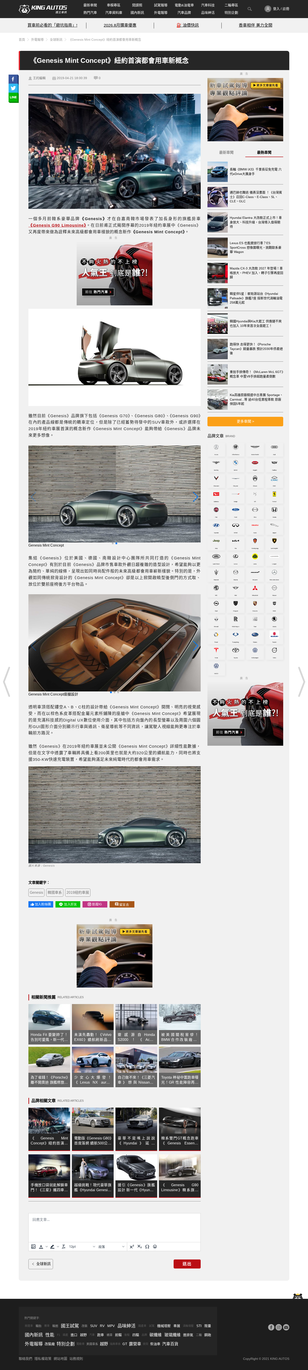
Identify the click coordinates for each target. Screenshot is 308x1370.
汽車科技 (208, 5)
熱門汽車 (90, 12)
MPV (111, 1326)
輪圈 (55, 1326)
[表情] (155, 1246)
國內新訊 (137, 12)
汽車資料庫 (113, 12)
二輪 (199, 1335)
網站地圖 (60, 1359)
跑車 (100, 1335)
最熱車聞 (264, 152)
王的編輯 (39, 78)
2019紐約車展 (78, 892)
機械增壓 (164, 1326)
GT (124, 1344)
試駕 (151, 1326)
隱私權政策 (42, 1359)
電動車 (80, 1344)
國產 (65, 1335)
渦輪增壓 (188, 1326)
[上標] (132, 1246)
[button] (42, 1246)
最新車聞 (90, 5)
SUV (93, 1326)
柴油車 (155, 1344)
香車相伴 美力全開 (255, 25)
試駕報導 (161, 5)
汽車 (92, 1335)
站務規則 (76, 1359)
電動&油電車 (184, 5)
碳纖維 (155, 1335)
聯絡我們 (25, 1359)
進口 (74, 1335)
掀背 (145, 1344)
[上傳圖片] (33, 1246)
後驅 (127, 1335)
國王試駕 (70, 1325)
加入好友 (70, 904)
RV (102, 1326)
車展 (176, 1326)
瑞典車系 (115, 1344)
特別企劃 (231, 12)
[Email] (286, 1327)
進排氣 (188, 1335)
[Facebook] (271, 1327)
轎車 (110, 1335)
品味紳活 (208, 12)
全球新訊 (56, 39)
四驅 (135, 1335)
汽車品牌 (184, 12)
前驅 (118, 1335)
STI (199, 1326)
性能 (49, 1334)
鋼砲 (207, 1335)
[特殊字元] (147, 1246)
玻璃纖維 (172, 1335)
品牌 (144, 1335)
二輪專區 (231, 5)
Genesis (36, 892)
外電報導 (161, 12)
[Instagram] (279, 1327)
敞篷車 (29, 1326)
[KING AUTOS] (43, 9)
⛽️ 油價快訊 (188, 25)
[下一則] (301, 682)
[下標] (139, 1246)
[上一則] (7, 682)
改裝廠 (50, 1344)
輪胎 (38, 1326)
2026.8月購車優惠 (120, 25)
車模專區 (113, 5)
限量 (207, 1326)
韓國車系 (55, 892)
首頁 (22, 39)
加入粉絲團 (43, 904)
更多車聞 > (245, 421)
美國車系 (92, 1344)
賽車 (47, 1326)
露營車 (135, 1344)
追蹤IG (97, 904)
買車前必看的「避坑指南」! (52, 25)
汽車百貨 (170, 1344)
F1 (58, 1335)
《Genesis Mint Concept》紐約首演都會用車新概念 (105, 39)
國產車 (142, 1326)
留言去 (124, 904)
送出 (187, 1264)
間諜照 (137, 5)
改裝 (84, 1326)
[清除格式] (63, 1246)
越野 (83, 1335)
